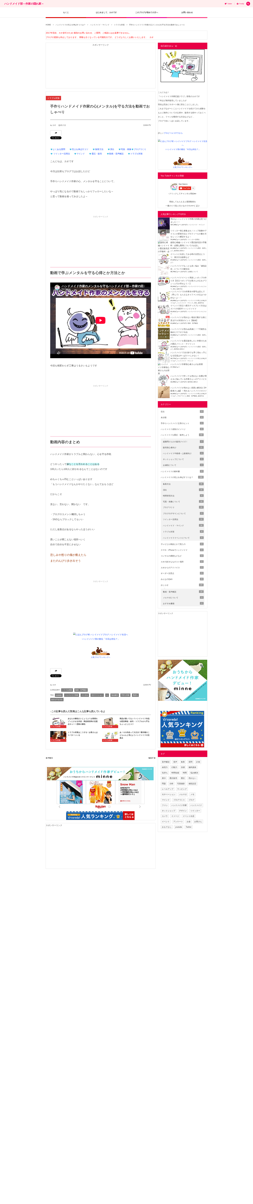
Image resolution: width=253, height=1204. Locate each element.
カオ (54, 125)
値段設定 (192, 783)
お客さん (198, 821)
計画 (198, 762)
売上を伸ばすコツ (80, 149)
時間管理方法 (182, 496)
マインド (81, 153)
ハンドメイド (196, 805)
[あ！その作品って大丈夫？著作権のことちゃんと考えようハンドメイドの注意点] (110, 736)
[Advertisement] (100, 67)
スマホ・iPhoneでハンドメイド (181, 550)
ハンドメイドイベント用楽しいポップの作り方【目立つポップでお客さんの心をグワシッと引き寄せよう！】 (188, 281)
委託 (183, 778)
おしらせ (181, 585)
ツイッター (195, 811)
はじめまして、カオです (106, 12)
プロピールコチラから (173, 133)
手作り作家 (125, 695)
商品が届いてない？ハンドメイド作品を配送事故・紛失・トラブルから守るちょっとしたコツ (134, 721)
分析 (171, 783)
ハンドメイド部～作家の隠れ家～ (24, 3)
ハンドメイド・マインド (197, 224)
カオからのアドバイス (181, 568)
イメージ (175, 816)
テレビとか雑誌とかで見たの (181, 544)
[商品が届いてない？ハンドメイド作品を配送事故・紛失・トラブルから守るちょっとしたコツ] (110, 722)
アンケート (178, 821)
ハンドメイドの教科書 (181, 471)
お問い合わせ (187, 12)
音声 (175, 762)
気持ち (135, 695)
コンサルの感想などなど (181, 556)
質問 (190, 762)
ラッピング (182, 789)
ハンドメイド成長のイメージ (181, 429)
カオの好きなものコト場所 (181, 562)
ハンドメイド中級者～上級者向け (182, 453)
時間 (185, 773)
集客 (183, 762)
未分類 (181, 417)
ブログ (191, 800)
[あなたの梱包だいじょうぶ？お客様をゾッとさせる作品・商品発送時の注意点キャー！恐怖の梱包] (58, 722)
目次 (181, 412)
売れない (192, 778)
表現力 (165, 767)
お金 (188, 821)
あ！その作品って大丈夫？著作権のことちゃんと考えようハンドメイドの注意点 (134, 735)
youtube (59, 695)
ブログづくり (140, 149)
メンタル (85, 695)
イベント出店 (188, 816)
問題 (164, 783)
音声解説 (166, 762)
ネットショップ (168, 811)
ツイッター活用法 (61, 153)
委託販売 (173, 778)
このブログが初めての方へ (146, 12)
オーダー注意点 (181, 573)
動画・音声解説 (116, 153)
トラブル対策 (53, 98)
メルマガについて (182, 598)
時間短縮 (175, 773)
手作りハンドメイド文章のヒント (181, 423)
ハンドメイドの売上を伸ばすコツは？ (181, 477)
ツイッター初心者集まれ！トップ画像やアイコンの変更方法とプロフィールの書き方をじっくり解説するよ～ (188, 234)
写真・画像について (182, 502)
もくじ (66, 12)
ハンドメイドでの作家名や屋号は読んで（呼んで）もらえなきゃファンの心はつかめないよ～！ (188, 294)
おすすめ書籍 (182, 603)
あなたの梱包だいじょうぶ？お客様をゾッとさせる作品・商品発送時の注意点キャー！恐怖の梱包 (83, 721)
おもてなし (166, 827)
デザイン (183, 811)
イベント (166, 821)
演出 (112, 149)
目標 (183, 767)
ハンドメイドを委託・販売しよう (181, 435)
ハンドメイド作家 (71, 695)
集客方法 (99, 149)
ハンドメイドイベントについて (182, 538)
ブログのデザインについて (182, 513)
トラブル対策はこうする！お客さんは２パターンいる (83, 733)
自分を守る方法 (57, 699)
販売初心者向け (179, 250)
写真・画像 (126, 149)
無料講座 (192, 767)
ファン (165, 805)
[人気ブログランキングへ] (101, 653)
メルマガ (183, 794)
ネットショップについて (182, 459)
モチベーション (97, 695)
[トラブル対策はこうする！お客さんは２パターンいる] (58, 736)
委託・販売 (97, 153)
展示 (164, 778)
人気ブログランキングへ (100, 657)
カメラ (165, 816)
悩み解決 (114, 695)
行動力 (174, 767)
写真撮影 (181, 783)
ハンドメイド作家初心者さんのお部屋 (186, 364)
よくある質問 (59, 149)
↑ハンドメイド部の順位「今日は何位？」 (101, 639)
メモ (192, 794)
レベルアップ (167, 789)
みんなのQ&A (181, 579)
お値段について (193, 271)
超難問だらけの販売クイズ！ (182, 442)
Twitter (188, 827)
